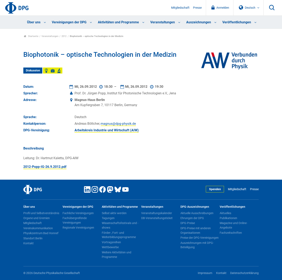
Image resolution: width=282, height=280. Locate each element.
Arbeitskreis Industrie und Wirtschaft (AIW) (107, 130)
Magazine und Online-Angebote (233, 225)
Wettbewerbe (110, 247)
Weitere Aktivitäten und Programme (116, 255)
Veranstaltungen (162, 22)
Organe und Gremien (36, 218)
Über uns (33, 22)
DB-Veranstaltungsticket (157, 218)
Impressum (205, 273)
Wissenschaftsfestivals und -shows (120, 225)
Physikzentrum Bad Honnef (40, 233)
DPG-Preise (187, 223)
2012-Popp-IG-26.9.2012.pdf (44, 167)
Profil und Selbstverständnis (41, 213)
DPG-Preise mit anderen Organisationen (195, 230)
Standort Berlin (33, 238)
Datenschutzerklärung (244, 273)
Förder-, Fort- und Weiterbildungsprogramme (119, 235)
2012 (64, 36)
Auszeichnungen (198, 22)
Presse (197, 7)
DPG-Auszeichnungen (194, 207)
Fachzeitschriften (231, 232)
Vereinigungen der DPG (69, 22)
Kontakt (28, 243)
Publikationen (228, 218)
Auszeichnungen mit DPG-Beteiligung (197, 245)
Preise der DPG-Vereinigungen (199, 237)
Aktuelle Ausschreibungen (196, 213)
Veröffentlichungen (236, 22)
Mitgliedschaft (180, 7)
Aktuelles (225, 213)
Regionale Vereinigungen (78, 227)
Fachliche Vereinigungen (78, 213)
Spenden (215, 189)
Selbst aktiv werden (114, 213)
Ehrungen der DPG (192, 218)
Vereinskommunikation (38, 228)
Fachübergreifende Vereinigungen (75, 220)
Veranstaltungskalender (156, 213)
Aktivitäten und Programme (118, 22)
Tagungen (108, 218)
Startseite (32, 36)
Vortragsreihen (111, 242)
